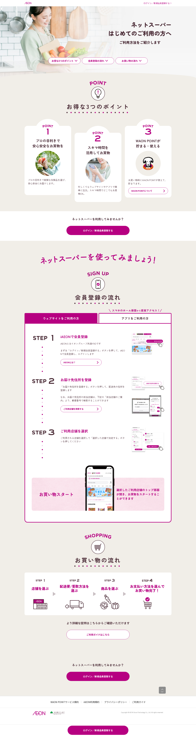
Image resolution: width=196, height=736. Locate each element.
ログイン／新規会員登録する (98, 230)
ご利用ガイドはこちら (98, 634)
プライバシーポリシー (115, 702)
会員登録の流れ (96, 60)
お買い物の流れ (130, 60)
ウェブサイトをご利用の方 (61, 318)
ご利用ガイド (139, 702)
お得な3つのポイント (63, 60)
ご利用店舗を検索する (73, 408)
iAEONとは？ (69, 362)
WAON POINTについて (141, 190)
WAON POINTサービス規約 (65, 702)
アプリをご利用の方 (135, 318)
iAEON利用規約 (91, 702)
